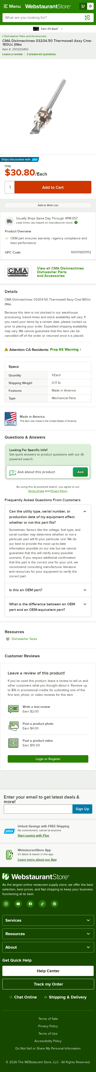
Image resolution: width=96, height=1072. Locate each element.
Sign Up (82, 809)
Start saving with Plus (33, 835)
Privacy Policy (58, 491)
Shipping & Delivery (67, 997)
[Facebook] (30, 904)
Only (8, 166)
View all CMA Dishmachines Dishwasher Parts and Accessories (60, 272)
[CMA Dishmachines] (18, 272)
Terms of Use (36, 491)
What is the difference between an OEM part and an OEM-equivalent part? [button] (42, 607)
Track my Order (48, 984)
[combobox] (48, 17)
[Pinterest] (54, 904)
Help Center (48, 971)
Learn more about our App (37, 859)
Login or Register (48, 759)
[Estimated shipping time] (76, 222)
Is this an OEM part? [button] (25, 590)
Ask (80, 472)
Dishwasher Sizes (37, 639)
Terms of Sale (48, 1019)
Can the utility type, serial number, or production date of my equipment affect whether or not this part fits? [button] (42, 517)
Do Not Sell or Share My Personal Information (48, 1048)
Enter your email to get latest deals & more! (41, 799)
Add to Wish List (48, 205)
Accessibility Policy (48, 1041)
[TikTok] (42, 904)
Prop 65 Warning (64, 349)
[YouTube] (18, 904)
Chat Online (25, 997)
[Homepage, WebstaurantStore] (48, 6)
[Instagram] (6, 904)
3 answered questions (41, 54)
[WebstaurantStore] (48, 876)
